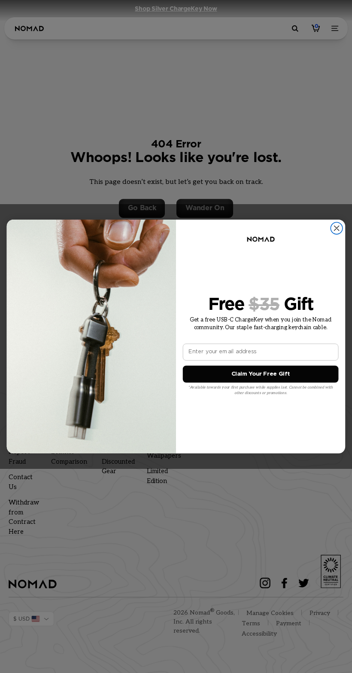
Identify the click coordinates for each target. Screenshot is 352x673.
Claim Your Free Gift (260, 374)
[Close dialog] (337, 228)
